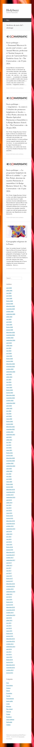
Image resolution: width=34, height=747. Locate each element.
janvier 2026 (9, 303)
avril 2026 (9, 296)
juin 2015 (8, 623)
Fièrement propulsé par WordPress (15, 735)
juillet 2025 (9, 317)
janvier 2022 (9, 424)
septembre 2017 (10, 560)
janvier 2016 (9, 605)
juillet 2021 (9, 440)
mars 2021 (9, 450)
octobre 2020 (9, 463)
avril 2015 (9, 628)
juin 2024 (8, 348)
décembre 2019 (10, 489)
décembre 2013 (10, 665)
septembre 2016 (10, 591)
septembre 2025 (10, 314)
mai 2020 (8, 476)
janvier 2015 (9, 636)
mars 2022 (9, 419)
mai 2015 (8, 625)
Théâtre (8, 725)
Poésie (8, 714)
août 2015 (9, 618)
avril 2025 (9, 322)
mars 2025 (9, 324)
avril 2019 (9, 510)
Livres (8, 704)
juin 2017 (8, 568)
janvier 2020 (9, 487)
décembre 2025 (10, 306)
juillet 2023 (9, 377)
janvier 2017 (9, 581)
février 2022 (9, 421)
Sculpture (9, 717)
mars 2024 (9, 356)
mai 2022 (8, 413)
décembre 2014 (10, 639)
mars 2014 (9, 657)
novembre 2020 (10, 461)
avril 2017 (9, 573)
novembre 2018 (10, 523)
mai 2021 (8, 445)
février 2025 (9, 327)
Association (9, 685)
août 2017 (9, 563)
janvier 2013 (9, 673)
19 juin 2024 (9, 217)
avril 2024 (9, 353)
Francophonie (10, 698)
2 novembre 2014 (10, 268)
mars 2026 (9, 298)
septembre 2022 (10, 403)
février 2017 (9, 578)
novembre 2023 (10, 366)
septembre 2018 (10, 529)
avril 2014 (9, 654)
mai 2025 (8, 319)
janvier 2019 (9, 518)
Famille (8, 696)
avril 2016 (9, 597)
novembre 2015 (10, 610)
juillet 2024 (9, 345)
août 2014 (9, 649)
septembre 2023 (10, 372)
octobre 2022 (9, 400)
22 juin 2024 (9, 154)
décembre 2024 (10, 332)
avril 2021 (9, 447)
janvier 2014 (9, 662)
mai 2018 (8, 539)
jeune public (9, 701)
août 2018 (9, 531)
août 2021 (9, 437)
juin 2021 (8, 442)
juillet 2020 (9, 471)
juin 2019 (8, 505)
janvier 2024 (9, 361)
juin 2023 (8, 379)
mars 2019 (9, 513)
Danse (8, 691)
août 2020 (9, 468)
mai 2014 (8, 652)
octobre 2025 (9, 311)
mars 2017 (9, 576)
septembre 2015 (10, 615)
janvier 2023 (9, 392)
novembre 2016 (10, 586)
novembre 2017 (10, 555)
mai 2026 (8, 293)
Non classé (9, 709)
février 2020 (9, 484)
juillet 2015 (9, 620)
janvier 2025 (9, 330)
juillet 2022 (9, 408)
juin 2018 (8, 536)
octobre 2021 (9, 432)
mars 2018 (9, 544)
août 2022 (9, 406)
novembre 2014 (10, 641)
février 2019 (9, 516)
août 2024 (9, 343)
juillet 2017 (9, 565)
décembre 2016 (10, 584)
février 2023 (9, 390)
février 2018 (9, 547)
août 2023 (9, 374)
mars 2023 (9, 387)
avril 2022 (9, 416)
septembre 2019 (10, 497)
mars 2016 (9, 599)
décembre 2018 (10, 521)
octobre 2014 (9, 644)
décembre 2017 (10, 552)
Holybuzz (12, 10)
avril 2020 (9, 479)
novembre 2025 (10, 309)
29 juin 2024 (9, 88)
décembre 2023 (10, 364)
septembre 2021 (10, 434)
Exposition (9, 693)
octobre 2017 (9, 557)
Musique (8, 706)
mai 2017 (8, 570)
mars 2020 (9, 481)
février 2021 (9, 453)
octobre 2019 (9, 495)
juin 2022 (8, 411)
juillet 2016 (9, 594)
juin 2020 (8, 474)
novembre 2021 (10, 429)
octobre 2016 (9, 589)
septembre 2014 (10, 646)
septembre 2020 (10, 466)
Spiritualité (9, 722)
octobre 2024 (9, 337)
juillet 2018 (9, 534)
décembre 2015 (10, 607)
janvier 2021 (9, 455)
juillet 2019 (9, 502)
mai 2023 (8, 382)
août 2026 (9, 288)
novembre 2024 (10, 335)
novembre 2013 (10, 667)
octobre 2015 (9, 612)
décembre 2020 (10, 458)
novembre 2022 (10, 398)
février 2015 (9, 633)
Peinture (8, 711)
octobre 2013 (9, 670)
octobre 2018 (9, 526)
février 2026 (9, 301)
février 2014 (9, 660)
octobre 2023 (9, 369)
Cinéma (8, 688)
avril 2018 (9, 542)
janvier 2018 (9, 550)
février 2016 (9, 602)
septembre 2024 (10, 340)
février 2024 (9, 358)
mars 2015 (9, 631)
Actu (7, 683)
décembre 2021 (10, 426)
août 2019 (9, 500)
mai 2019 (8, 508)
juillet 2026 (9, 290)
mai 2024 (8, 351)
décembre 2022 (10, 395)
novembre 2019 (10, 492)
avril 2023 (9, 385)
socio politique (19, 88)
